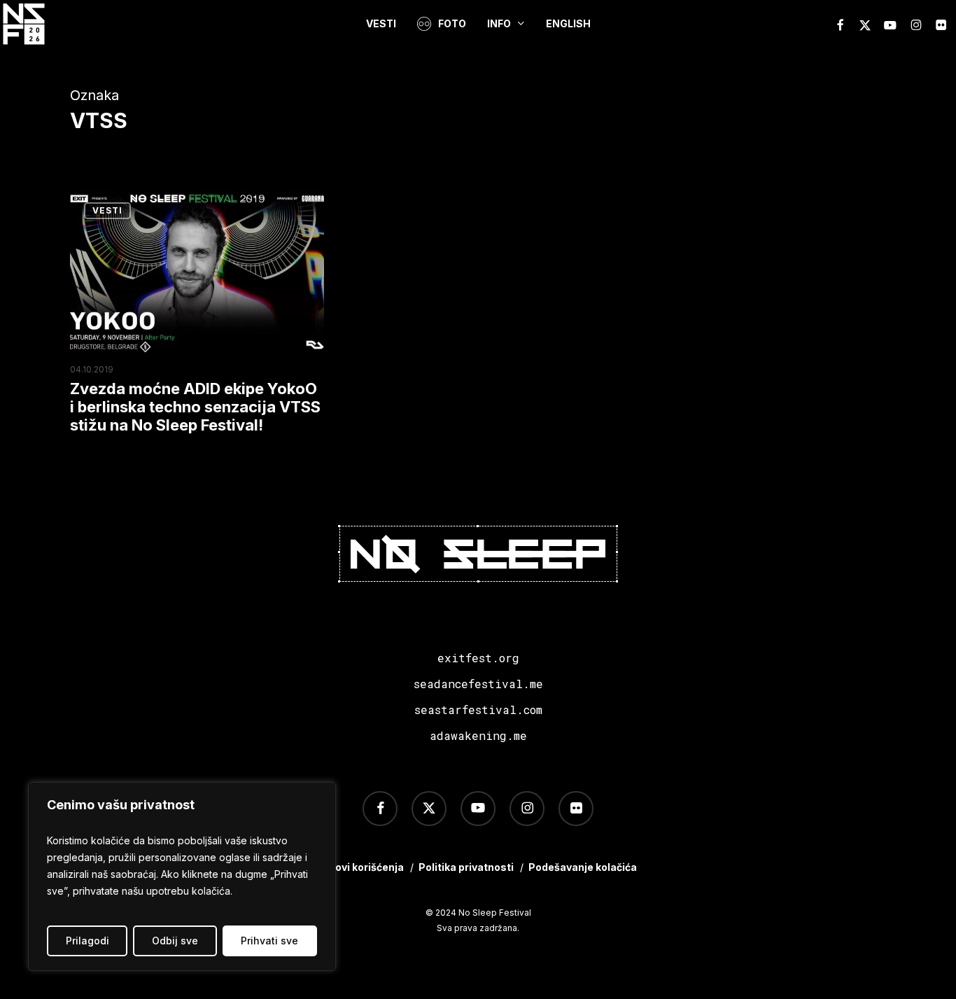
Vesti (107, 210)
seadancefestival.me (478, 683)
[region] (182, 876)
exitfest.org (478, 657)
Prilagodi (87, 940)
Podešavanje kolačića (582, 867)
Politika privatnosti (466, 867)
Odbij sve (175, 940)
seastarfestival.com (478, 709)
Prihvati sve (269, 940)
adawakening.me (478, 735)
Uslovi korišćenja (361, 867)
